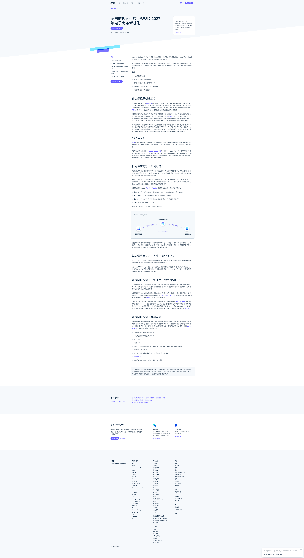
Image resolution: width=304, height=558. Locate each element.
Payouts (134, 505)
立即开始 (114, 438)
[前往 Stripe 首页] (112, 461)
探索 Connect (157, 438)
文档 (154, 529)
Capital (134, 472)
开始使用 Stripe (116, 28)
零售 (154, 512)
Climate (134, 476)
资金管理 (155, 485)
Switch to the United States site (272, 554)
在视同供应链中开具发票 (117, 76)
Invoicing (134, 492)
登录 (181, 3)
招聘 (176, 494)
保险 (154, 501)
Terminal (134, 516)
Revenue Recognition (138, 510)
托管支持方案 (178, 509)
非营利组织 (156, 505)
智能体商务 (156, 468)
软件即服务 (156, 490)
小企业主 (149, 297)
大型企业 (155, 463)
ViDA (134, 110)
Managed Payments (138, 499)
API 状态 (155, 533)
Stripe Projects (157, 540)
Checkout (134, 474)
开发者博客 (156, 542)
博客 (176, 468)
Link (133, 496)
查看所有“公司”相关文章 (117, 401)
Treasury (134, 519)
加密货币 (134, 481)
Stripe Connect (180, 302)
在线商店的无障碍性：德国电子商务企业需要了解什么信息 (149, 398)
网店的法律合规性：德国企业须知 (143, 400)
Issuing (134, 494)
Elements (134, 485)
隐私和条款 (178, 474)
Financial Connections (138, 488)
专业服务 (155, 507)
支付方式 (187, 308)
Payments (135, 503)
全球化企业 (156, 479)
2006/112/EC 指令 (155, 151)
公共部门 (155, 510)
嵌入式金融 (156, 474)
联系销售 (188, 3)
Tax (133, 514)
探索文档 (177, 436)
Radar (133, 507)
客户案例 (177, 465)
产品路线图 (178, 492)
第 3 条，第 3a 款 (151, 188)
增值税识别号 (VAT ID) (167, 295)
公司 (119, 8)
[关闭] (301, 550)
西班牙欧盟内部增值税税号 (141, 402)
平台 (154, 488)
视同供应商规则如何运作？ (118, 63)
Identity (134, 490)
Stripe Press (178, 498)
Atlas (133, 465)
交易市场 (155, 483)
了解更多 (177, 32)
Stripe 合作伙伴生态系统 (160, 520)
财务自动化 (156, 476)
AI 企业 (155, 492)
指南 (176, 463)
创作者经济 (156, 494)
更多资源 (113, 8)
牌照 (176, 479)
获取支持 (177, 507)
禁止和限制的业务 (179, 476)
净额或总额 (137, 357)
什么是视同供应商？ (116, 60)
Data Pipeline (136, 483)
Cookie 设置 (178, 483)
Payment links (136, 501)
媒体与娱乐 (156, 503)
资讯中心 (177, 496)
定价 (144, 3)
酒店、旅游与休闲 (158, 499)
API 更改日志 (156, 536)
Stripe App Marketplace (160, 518)
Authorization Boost (138, 468)
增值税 (170, 116)
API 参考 (155, 531)
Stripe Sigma (135, 512)
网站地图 (177, 481)
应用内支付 (156, 481)
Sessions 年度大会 (180, 472)
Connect (134, 479)
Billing (134, 470)
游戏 (154, 496)
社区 (176, 470)
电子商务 (149, 103)
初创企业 (155, 465)
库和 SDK (155, 538)
